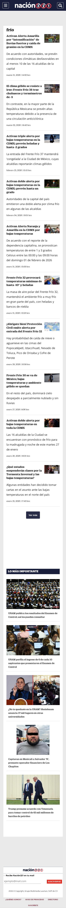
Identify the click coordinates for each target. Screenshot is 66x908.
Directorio (53, 899)
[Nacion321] (33, 5)
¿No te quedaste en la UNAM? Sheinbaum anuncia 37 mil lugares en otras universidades (31, 713)
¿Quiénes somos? (13, 899)
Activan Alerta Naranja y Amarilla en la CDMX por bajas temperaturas (23, 230)
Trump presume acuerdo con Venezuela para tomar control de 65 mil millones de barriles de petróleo (31, 813)
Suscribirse (54, 882)
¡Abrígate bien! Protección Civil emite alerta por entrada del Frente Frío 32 (24, 327)
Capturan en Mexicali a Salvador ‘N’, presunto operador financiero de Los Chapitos (28, 763)
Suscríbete (33, 905)
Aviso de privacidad (34, 899)
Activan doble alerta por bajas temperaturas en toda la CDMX (23, 424)
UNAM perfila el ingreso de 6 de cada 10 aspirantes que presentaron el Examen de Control (31, 663)
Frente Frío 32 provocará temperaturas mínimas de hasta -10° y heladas (24, 281)
